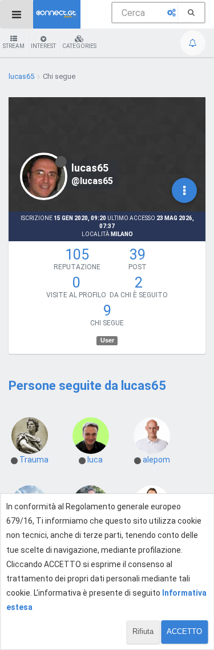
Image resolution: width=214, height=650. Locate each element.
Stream (14, 46)
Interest (43, 46)
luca (95, 459)
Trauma (34, 459)
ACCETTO (184, 631)
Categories (79, 46)
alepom (156, 459)
